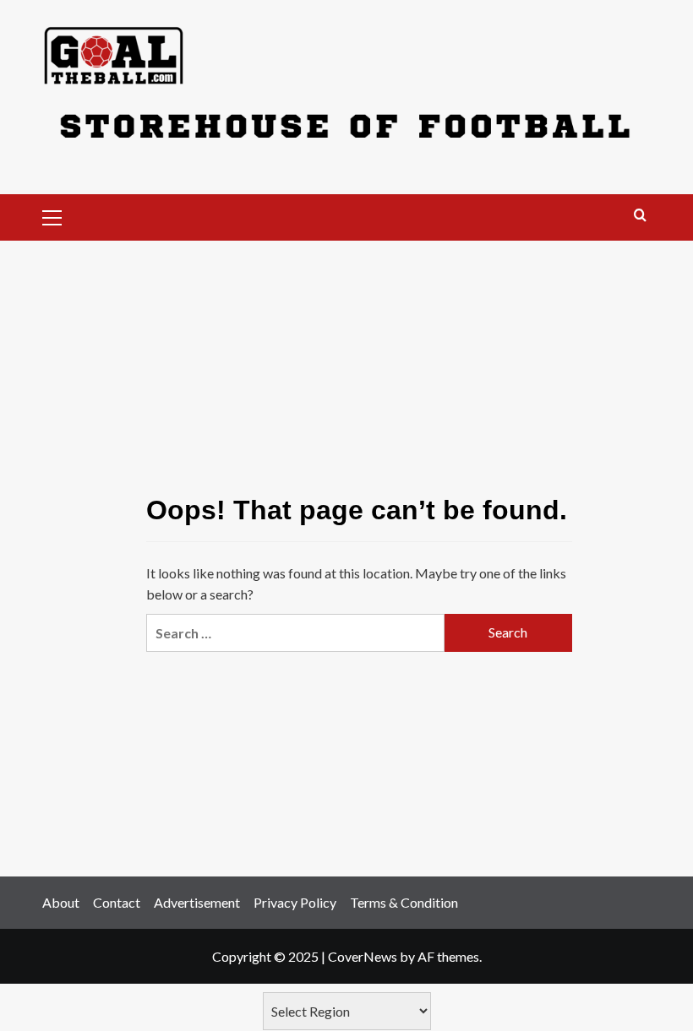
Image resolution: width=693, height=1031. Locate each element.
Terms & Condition (404, 902)
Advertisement (197, 902)
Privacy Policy (295, 902)
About (60, 902)
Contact (116, 902)
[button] (59, 215)
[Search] (640, 216)
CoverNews (362, 956)
